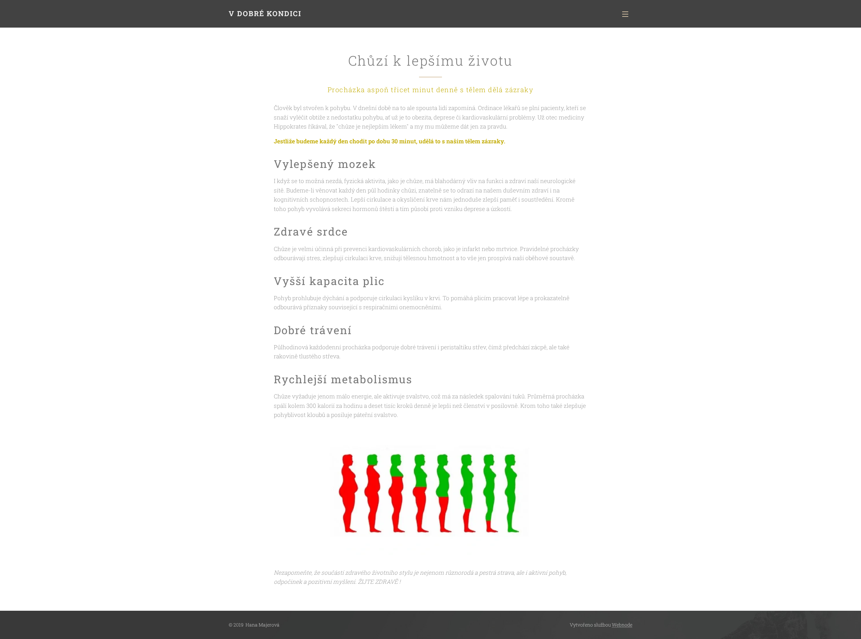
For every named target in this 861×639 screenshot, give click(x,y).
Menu (627, 14)
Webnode (622, 625)
